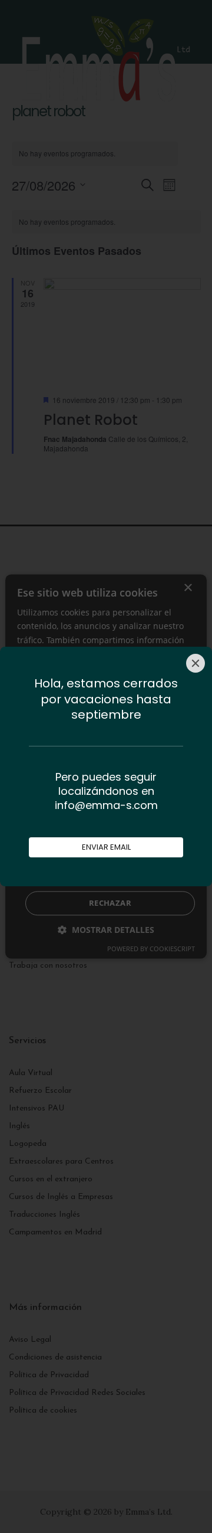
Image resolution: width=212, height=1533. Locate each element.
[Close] (195, 663)
